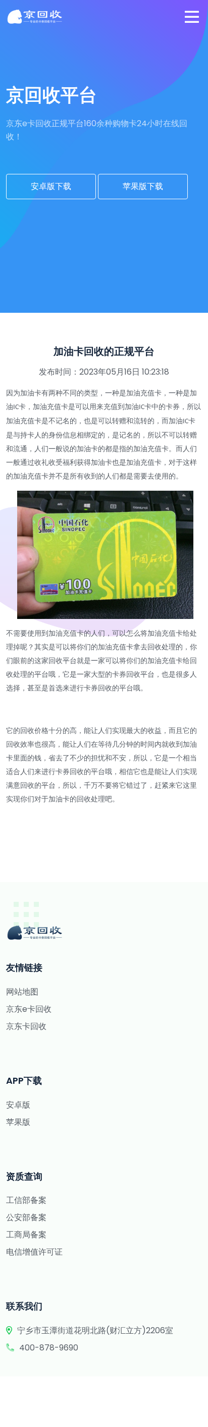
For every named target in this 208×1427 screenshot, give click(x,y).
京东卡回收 (26, 1026)
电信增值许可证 (34, 1252)
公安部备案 (26, 1217)
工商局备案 (26, 1234)
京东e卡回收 (28, 1009)
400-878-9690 (48, 1347)
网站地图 (22, 992)
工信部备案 (26, 1200)
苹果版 (18, 1122)
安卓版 (18, 1105)
